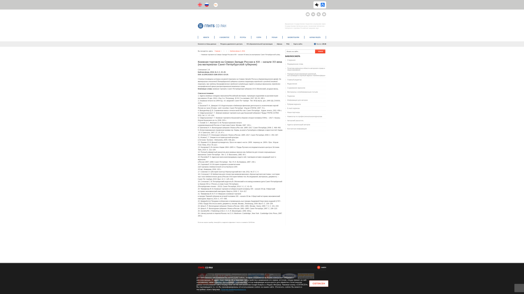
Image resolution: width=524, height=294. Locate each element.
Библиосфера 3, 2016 (237, 51)
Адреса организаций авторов (298, 125)
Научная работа (315, 37)
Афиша (279, 44)
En (200, 5)
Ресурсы (243, 37)
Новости (206, 37)
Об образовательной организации (260, 44)
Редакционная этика (295, 64)
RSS (318, 13)
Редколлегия (292, 84)
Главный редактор (294, 80)
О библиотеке (225, 37)
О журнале (291, 60)
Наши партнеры (293, 112)
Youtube (308, 13)
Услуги (258, 37)
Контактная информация (297, 129)
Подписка (291, 96)
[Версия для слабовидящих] (317, 5)
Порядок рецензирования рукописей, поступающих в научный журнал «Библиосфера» (306, 74)
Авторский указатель (295, 121)
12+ (215, 4)
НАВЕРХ (323, 267)
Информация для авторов (297, 100)
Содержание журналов (296, 88)
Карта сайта (298, 44)
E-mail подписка (324, 14)
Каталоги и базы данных (207, 44)
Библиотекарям (293, 37)
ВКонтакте (313, 13)
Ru (207, 5)
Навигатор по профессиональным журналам (304, 116)
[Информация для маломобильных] (323, 5)
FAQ (287, 44)
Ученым (274, 37)
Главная (217, 51)
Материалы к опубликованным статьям (302, 92)
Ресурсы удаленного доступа (231, 44)
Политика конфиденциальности (233, 289)
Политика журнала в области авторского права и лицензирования (306, 69)
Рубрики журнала (294, 104)
